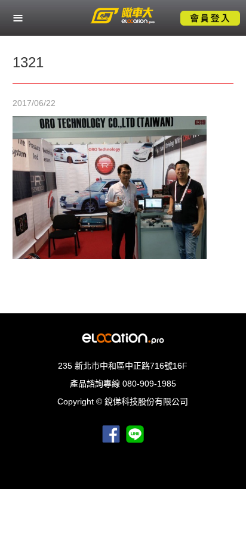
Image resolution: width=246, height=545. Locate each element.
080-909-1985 (149, 383)
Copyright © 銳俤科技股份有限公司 (122, 401)
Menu (18, 18)
